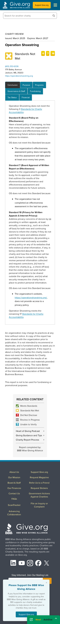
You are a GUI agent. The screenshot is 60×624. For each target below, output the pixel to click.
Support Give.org (41, 5)
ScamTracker (14, 505)
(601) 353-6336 (11, 66)
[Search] (54, 16)
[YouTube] (22, 563)
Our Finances (14, 488)
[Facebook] (38, 563)
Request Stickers (39, 488)
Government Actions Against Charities (39, 495)
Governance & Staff (16, 91)
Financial (26, 97)
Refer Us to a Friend (39, 482)
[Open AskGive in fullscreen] (31, 620)
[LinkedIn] (13, 563)
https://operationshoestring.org (19, 75)
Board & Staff (14, 482)
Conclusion (13, 85)
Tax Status (12, 97)
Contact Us (14, 493)
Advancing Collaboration (14, 513)
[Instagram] (30, 563)
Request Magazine (39, 477)
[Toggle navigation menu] (55, 5)
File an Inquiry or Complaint (39, 505)
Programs (39, 85)
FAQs (14, 498)
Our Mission (14, 477)
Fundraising (35, 91)
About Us (14, 472)
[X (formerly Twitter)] (47, 563)
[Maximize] (56, 619)
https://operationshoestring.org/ (31, 297)
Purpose (26, 85)
